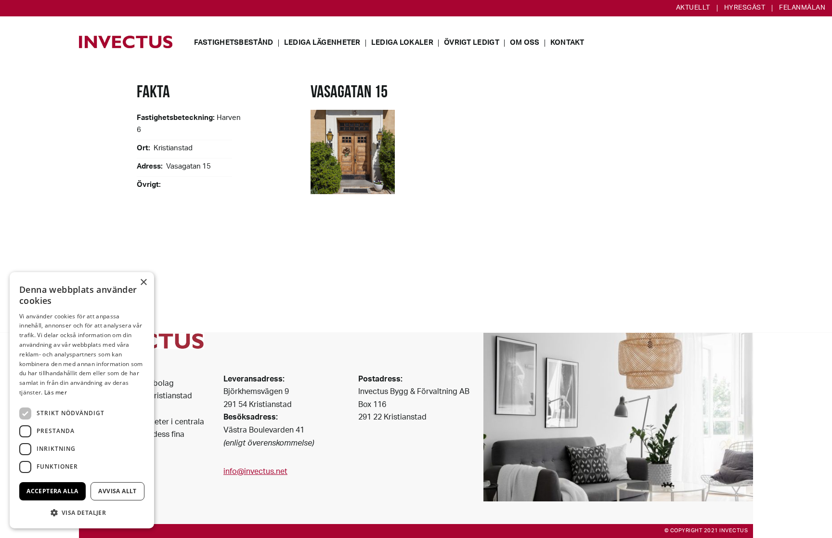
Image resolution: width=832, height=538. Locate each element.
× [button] (143, 282)
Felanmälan (802, 8)
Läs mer (55, 392)
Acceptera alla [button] (52, 491)
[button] (81, 513)
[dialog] (82, 400)
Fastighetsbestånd (233, 43)
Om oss (525, 43)
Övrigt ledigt (471, 43)
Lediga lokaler (402, 43)
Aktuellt (693, 8)
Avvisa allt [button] (117, 491)
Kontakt (567, 43)
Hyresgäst (745, 8)
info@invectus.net (255, 472)
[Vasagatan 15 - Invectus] (125, 42)
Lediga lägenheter (322, 43)
